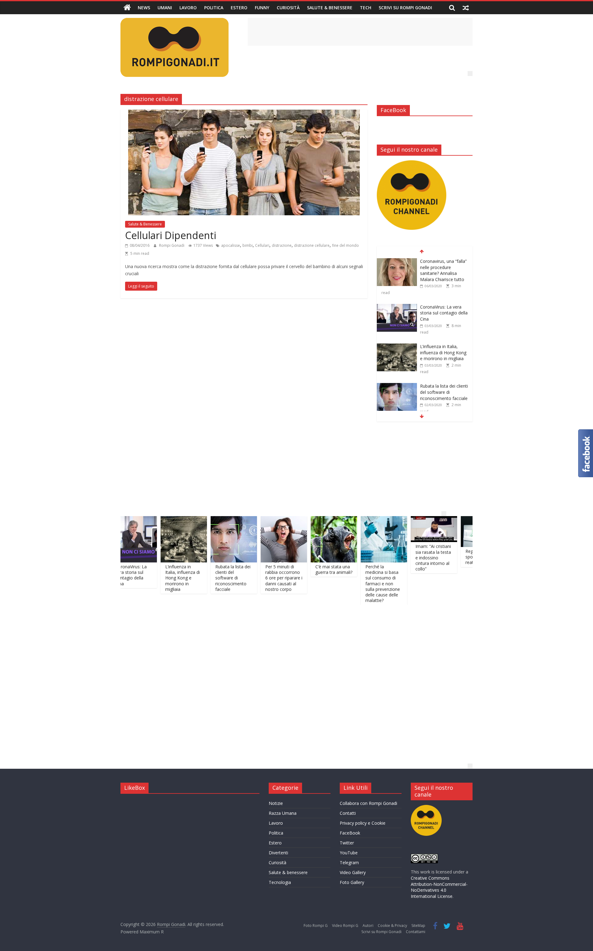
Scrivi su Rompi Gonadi (405, 8)
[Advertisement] (360, 32)
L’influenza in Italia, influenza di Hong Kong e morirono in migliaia (443, 307)
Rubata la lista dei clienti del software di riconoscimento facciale (444, 347)
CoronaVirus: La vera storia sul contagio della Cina (444, 267)
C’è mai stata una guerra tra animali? (306, 569)
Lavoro (188, 8)
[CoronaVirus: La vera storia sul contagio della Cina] (397, 261)
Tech (365, 8)
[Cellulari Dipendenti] (244, 113)
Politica (213, 8)
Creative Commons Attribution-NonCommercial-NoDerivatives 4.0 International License (439, 887)
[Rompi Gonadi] (127, 7)
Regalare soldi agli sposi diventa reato (456, 556)
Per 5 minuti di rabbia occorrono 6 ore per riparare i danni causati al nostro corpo (442, 389)
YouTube (349, 853)
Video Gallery (353, 872)
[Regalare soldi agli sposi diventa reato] (457, 519)
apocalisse (230, 245)
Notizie (276, 803)
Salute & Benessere (329, 8)
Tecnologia (280, 882)
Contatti (348, 813)
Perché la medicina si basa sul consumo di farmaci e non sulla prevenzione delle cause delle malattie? (355, 583)
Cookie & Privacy (392, 925)
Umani (165, 8)
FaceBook (350, 833)
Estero (239, 8)
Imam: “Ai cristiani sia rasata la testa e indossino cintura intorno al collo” (406, 557)
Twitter (347, 843)
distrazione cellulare (312, 245)
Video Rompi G (345, 925)
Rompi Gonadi (172, 245)
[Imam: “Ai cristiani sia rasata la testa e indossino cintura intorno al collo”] (407, 519)
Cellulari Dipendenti (170, 235)
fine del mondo (345, 245)
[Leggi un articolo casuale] (466, 7)
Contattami (415, 931)
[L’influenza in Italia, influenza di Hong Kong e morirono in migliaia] (397, 301)
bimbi (247, 245)
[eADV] (470, 73)
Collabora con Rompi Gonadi (368, 803)
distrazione (282, 245)
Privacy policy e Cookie (362, 823)
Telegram (349, 862)
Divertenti (278, 853)
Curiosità (288, 8)
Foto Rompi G (316, 925)
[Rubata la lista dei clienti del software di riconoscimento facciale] (397, 341)
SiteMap (418, 925)
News (144, 8)
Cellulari (262, 245)
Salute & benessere (288, 872)
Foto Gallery (352, 882)
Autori (368, 925)
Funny (262, 8)
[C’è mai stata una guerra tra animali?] (307, 519)
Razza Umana (282, 813)
